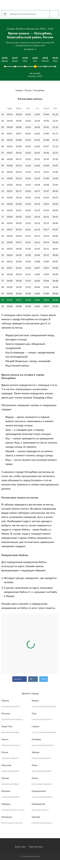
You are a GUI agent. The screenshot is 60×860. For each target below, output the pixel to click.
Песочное (5, 713)
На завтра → (30, 49)
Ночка (34, 765)
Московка (5, 791)
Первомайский (38, 804)
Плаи (34, 713)
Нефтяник (5, 804)
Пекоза (35, 778)
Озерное (35, 726)
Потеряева (36, 739)
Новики (35, 700)
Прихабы (36, 817)
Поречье (5, 700)
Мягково (35, 752)
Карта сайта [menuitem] (20, 847)
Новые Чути (6, 726)
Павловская (6, 817)
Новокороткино (39, 791)
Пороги (4, 739)
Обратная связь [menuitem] (36, 847)
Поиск (54, 14)
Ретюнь (4, 752)
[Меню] (5, 14)
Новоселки (6, 765)
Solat (30, 5)
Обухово (5, 778)
